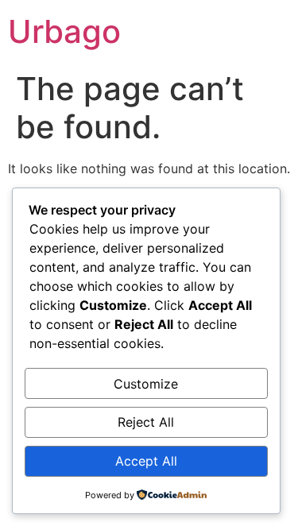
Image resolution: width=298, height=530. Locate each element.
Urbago (64, 31)
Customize (146, 384)
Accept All (146, 461)
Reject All (146, 422)
